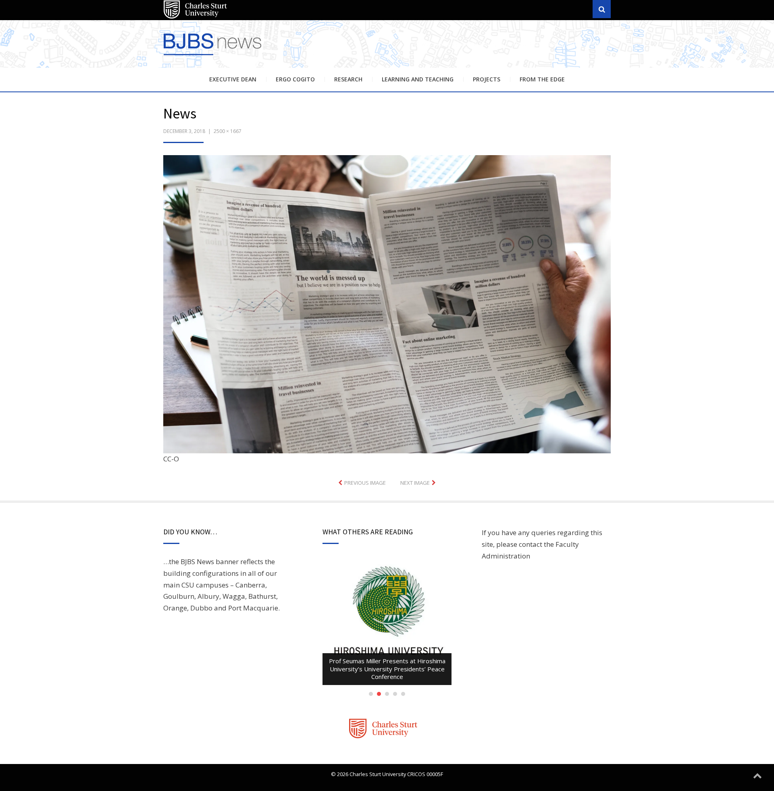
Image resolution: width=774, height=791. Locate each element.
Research (348, 79)
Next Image (415, 482)
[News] (387, 303)
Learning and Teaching (418, 79)
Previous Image (365, 482)
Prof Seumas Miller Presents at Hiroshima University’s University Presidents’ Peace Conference (387, 669)
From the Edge (542, 79)
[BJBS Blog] (213, 56)
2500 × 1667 (227, 131)
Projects (486, 79)
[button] (387, 304)
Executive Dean (232, 79)
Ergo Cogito (295, 79)
